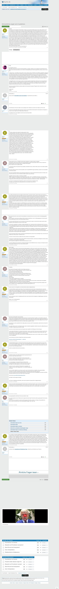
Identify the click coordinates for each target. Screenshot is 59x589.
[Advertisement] (28, 309)
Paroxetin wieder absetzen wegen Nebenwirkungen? (16, 561)
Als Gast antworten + (5, 26)
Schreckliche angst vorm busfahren (13, 24)
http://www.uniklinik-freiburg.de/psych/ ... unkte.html (17, 339)
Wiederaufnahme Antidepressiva (12, 552)
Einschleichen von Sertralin (11, 542)
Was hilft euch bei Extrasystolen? (12, 547)
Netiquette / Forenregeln (34, 582)
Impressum (17, 582)
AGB (30, 582)
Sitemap (39, 582)
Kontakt (11, 582)
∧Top (56, 588)
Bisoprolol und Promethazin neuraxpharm (14, 545)
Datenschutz (21, 582)
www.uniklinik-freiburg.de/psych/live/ (19, 375)
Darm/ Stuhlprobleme (9, 549)
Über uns (14, 582)
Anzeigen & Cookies (26, 582)
